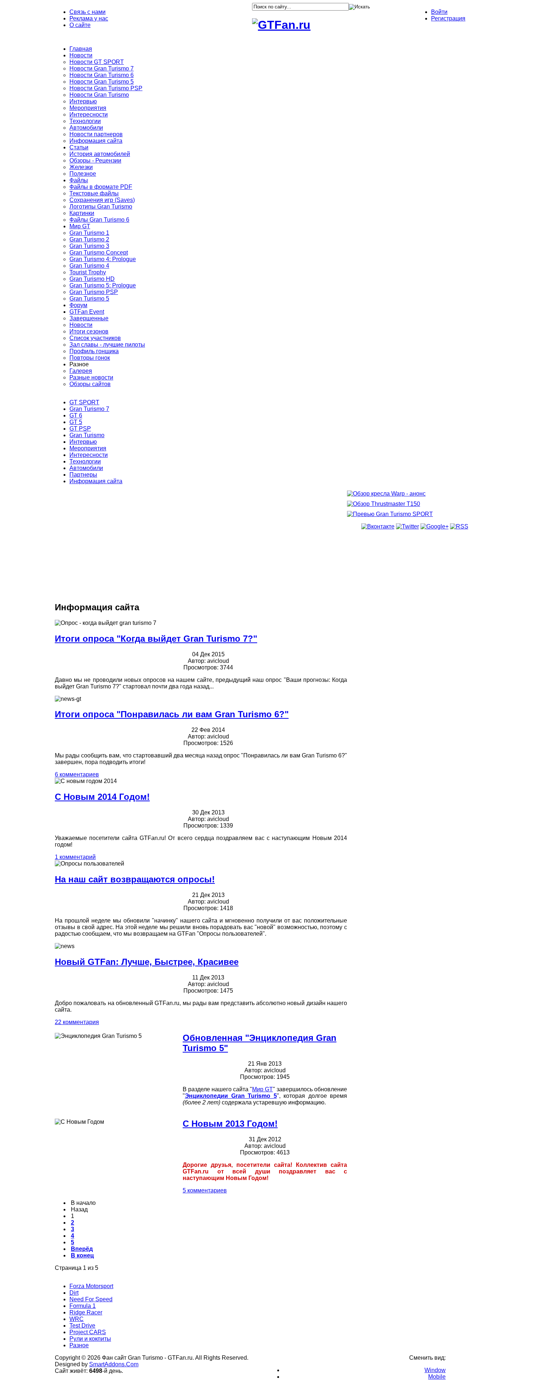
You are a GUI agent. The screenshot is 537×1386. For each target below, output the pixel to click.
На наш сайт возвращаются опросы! (135, 879)
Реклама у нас (88, 18)
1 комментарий (75, 857)
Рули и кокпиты (90, 1339)
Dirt (74, 1293)
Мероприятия (87, 448)
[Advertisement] (201, 543)
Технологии (85, 461)
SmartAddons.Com (113, 1364)
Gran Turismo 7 (89, 409)
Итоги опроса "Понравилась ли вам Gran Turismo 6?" (172, 714)
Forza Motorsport (91, 1286)
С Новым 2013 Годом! (230, 1124)
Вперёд (82, 1249)
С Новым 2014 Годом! (102, 797)
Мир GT (262, 1089)
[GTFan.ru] (281, 24)
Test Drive (82, 1325)
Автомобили (86, 468)
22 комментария (77, 1022)
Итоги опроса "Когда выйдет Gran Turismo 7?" (156, 639)
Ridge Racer (85, 1312)
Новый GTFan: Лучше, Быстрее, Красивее (147, 962)
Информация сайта (95, 481)
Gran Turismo (86, 435)
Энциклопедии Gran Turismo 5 (231, 1096)
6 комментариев (77, 774)
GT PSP (80, 428)
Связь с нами (87, 12)
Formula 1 (82, 1306)
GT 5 (75, 422)
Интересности (88, 455)
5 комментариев (205, 1190)
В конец (82, 1255)
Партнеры (83, 474)
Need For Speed (91, 1299)
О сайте (80, 25)
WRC (76, 1319)
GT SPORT (84, 402)
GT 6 (75, 415)
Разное (79, 1345)
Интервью (83, 442)
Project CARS (87, 1332)
